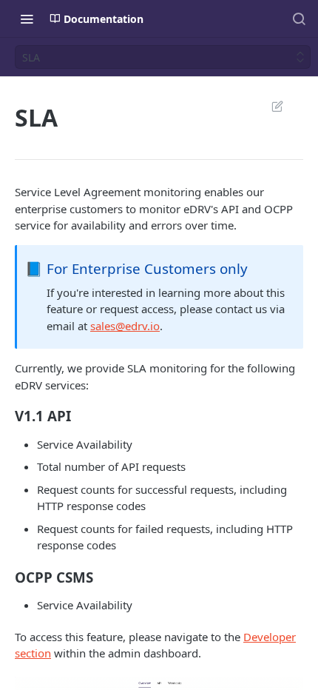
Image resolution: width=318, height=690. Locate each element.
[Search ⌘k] (299, 18)
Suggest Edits (269, 106)
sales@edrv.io (125, 325)
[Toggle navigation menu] (26, 18)
